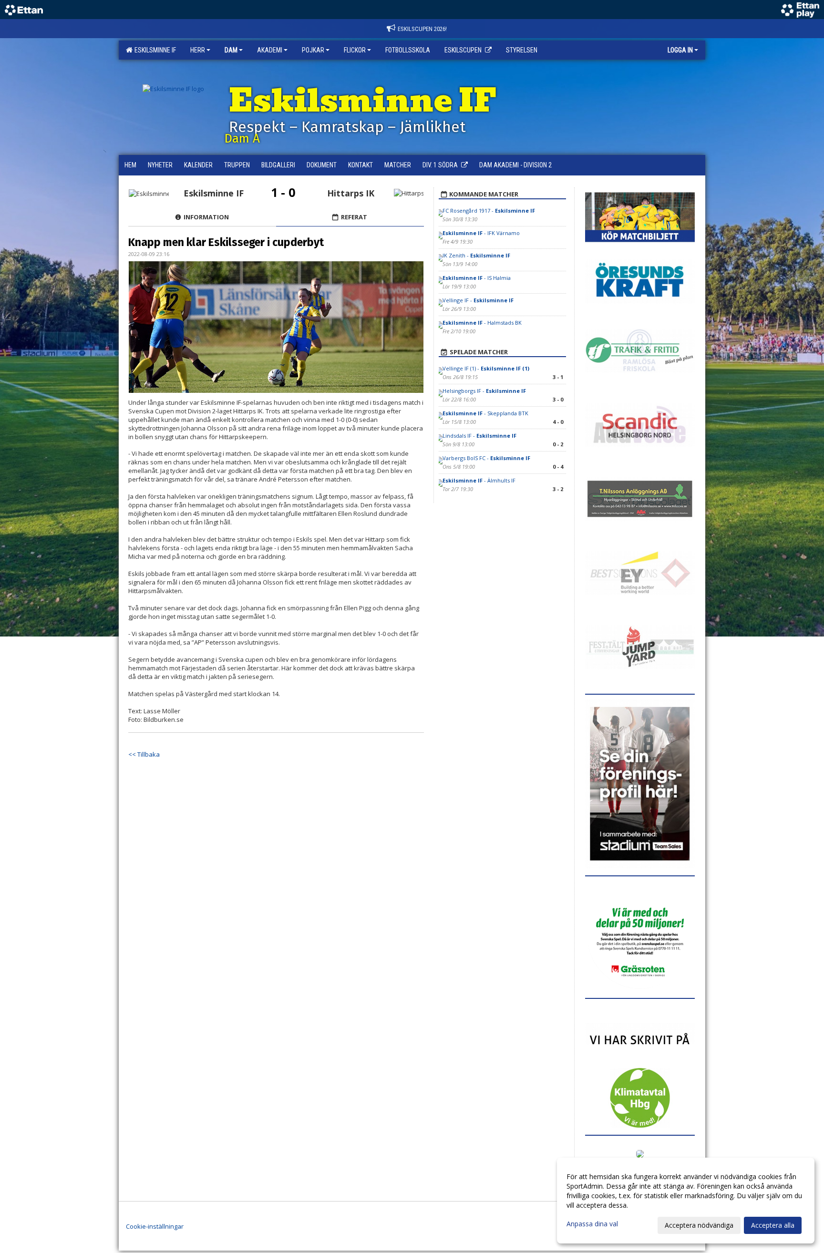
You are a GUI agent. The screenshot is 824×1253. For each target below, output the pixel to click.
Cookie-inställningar (155, 1226)
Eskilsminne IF (154, 50)
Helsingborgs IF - (484, 390)
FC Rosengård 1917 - (489, 210)
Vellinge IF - (478, 300)
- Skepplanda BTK (486, 413)
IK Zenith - (476, 255)
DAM (231, 50)
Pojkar (313, 50)
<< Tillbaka (144, 754)
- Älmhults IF (479, 480)
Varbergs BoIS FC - (486, 458)
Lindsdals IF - (479, 435)
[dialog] (685, 1200)
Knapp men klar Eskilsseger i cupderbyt (226, 242)
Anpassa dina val (592, 1224)
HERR (197, 50)
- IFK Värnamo (481, 232)
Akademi (269, 50)
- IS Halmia (477, 277)
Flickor (355, 50)
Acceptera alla (772, 1225)
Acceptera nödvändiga (699, 1225)
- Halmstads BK (482, 322)
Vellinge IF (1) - (486, 368)
